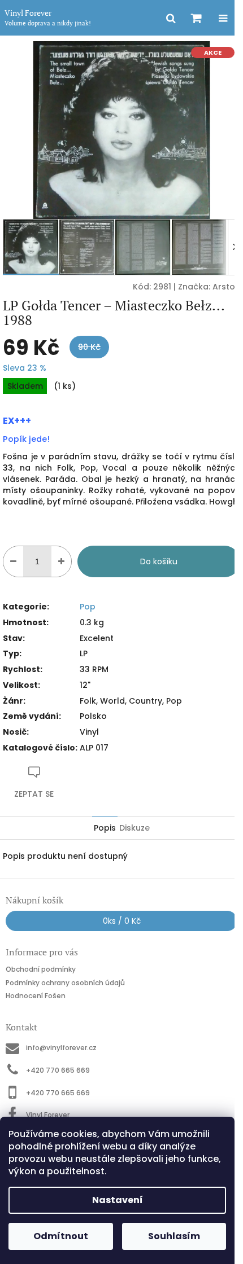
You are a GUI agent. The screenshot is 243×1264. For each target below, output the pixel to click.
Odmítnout (60, 1236)
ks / (122, 921)
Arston (226, 286)
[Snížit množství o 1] (13, 561)
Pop (88, 606)
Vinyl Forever (48, 1115)
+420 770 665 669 (58, 1070)
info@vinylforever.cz (61, 1047)
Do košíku (158, 561)
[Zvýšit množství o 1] (61, 561)
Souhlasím (174, 1236)
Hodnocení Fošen (36, 995)
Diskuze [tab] (134, 827)
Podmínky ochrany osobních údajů (65, 983)
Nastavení (117, 1199)
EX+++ (17, 420)
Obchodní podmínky (41, 969)
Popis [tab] (105, 827)
